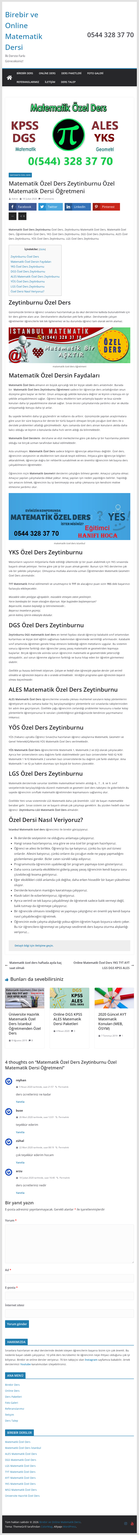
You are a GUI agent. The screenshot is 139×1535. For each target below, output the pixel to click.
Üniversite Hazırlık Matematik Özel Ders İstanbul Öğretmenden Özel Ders (25, 1024)
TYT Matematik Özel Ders (20, 1472)
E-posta (11, 1288)
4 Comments (47, 198)
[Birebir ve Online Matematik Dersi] (9, 77)
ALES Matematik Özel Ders (21, 1454)
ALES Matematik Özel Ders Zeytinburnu (35, 276)
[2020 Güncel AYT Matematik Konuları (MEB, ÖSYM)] (114, 990)
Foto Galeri (95, 73)
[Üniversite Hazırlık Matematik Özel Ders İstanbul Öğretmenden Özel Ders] (25, 990)
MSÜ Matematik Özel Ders (21, 1489)
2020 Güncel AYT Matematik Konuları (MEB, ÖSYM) (112, 1021)
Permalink (63, 1086)
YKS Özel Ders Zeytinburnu (27, 266)
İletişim (50, 82)
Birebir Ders (25, 73)
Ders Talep (68, 82)
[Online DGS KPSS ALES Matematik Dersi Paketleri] (69, 990)
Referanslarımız (28, 82)
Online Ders (47, 73)
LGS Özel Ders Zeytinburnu (28, 286)
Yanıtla (20, 1101)
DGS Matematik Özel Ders (20, 1460)
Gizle (42, 249)
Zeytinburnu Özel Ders (25, 256)
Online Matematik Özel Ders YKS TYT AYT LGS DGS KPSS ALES (101, 965)
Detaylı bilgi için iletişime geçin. (34, 945)
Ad (8, 1270)
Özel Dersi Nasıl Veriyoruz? (27, 291)
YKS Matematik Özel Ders (20, 1483)
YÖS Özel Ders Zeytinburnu (28, 281)
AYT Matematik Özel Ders (20, 1477)
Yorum (11, 1220)
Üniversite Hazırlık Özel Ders (22, 1495)
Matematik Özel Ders (17, 1442)
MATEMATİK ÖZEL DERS (20, 175)
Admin (15, 198)
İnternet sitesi (14, 1305)
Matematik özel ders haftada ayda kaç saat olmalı (35, 965)
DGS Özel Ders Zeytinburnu (28, 271)
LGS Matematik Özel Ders (20, 1466)
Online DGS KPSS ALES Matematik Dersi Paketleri (67, 1019)
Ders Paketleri (71, 73)
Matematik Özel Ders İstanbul (23, 1448)
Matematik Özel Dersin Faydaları (31, 261)
